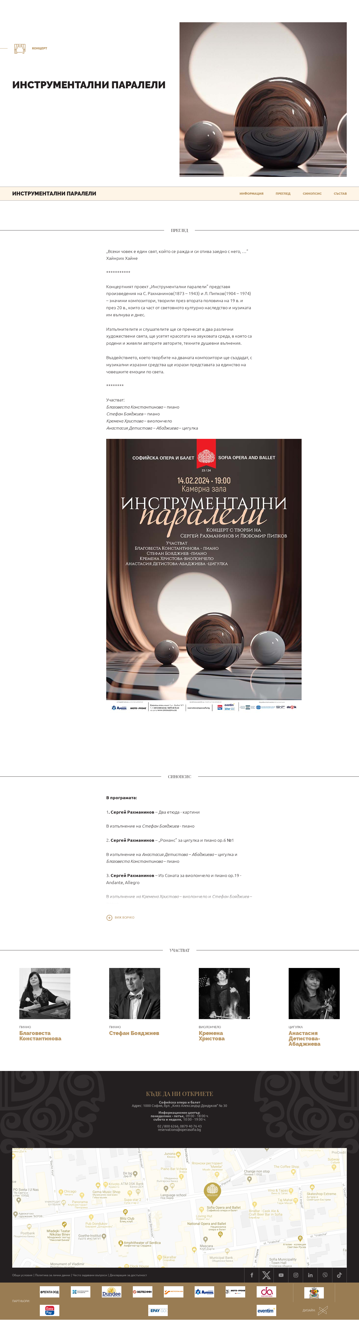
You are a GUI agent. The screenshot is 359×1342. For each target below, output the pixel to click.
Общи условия (22, 1275)
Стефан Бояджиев (134, 1033)
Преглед (283, 193)
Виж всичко (124, 917)
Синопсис (312, 193)
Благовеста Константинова (40, 1036)
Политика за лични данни (52, 1275)
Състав (340, 193)
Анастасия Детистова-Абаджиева (304, 1038)
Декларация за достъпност (128, 1275)
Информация (252, 193)
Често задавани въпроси (90, 1275)
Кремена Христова (212, 1036)
